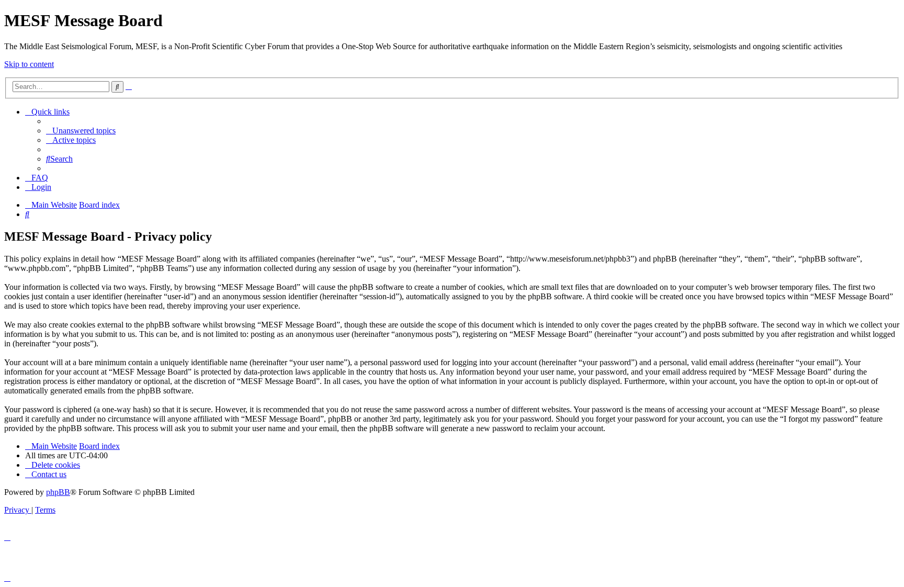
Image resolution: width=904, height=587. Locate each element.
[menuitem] (81, 130)
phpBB (58, 492)
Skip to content (29, 64)
